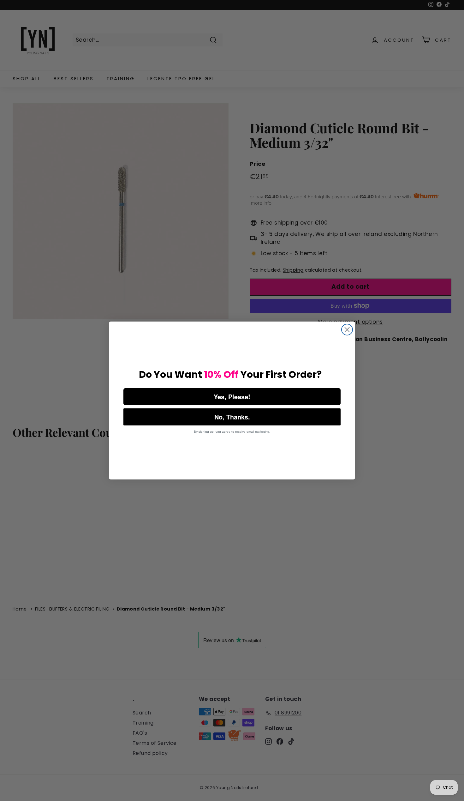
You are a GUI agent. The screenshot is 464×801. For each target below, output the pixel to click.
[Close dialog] (347, 329)
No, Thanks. (232, 416)
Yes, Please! (232, 396)
